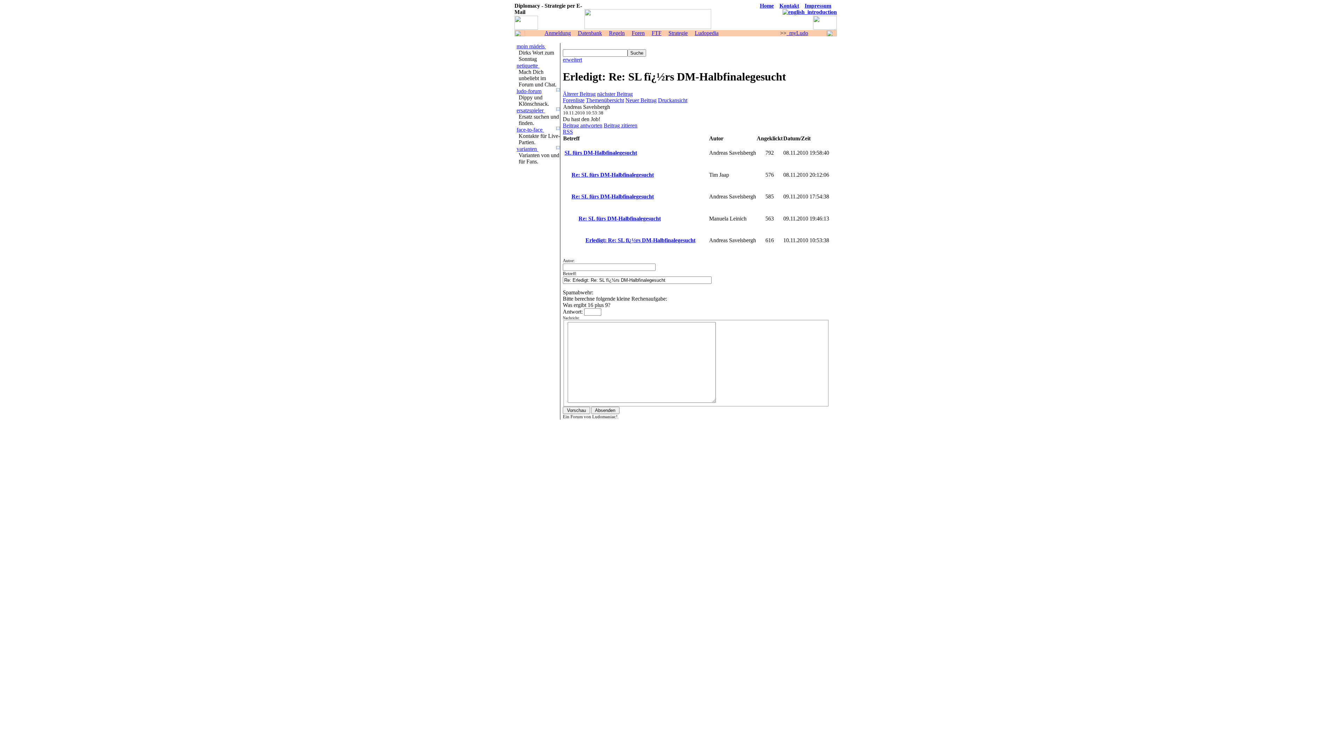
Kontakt (789, 6)
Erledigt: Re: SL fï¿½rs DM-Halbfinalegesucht (640, 240)
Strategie (678, 33)
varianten (527, 149)
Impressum (818, 6)
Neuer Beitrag (641, 100)
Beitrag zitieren (620, 125)
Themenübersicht (605, 100)
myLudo (797, 33)
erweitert (572, 60)
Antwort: (573, 312)
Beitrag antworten (582, 125)
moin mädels (531, 46)
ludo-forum (529, 91)
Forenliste (573, 100)
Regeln (617, 33)
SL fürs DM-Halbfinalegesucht (601, 153)
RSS (568, 132)
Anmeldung (558, 33)
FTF (657, 33)
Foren (638, 33)
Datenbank (590, 33)
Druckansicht (672, 100)
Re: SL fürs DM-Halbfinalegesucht (613, 175)
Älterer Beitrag (579, 94)
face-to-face (530, 130)
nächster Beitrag (615, 94)
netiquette (528, 66)
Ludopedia (707, 33)
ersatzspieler (531, 110)
